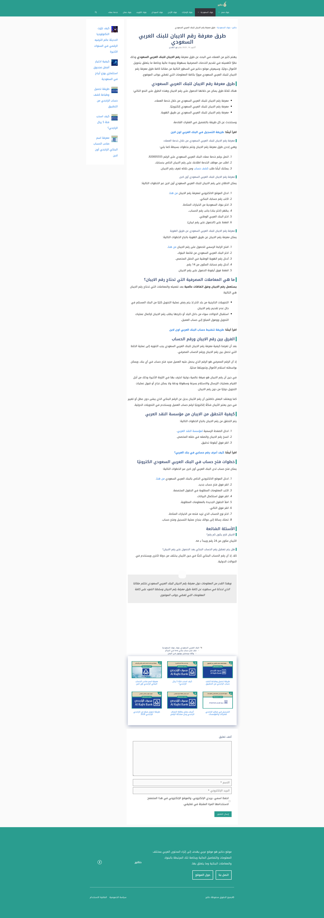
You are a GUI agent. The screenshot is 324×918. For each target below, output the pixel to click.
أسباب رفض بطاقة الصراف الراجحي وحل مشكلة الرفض (182, 713)
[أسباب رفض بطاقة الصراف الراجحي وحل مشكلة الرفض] (182, 705)
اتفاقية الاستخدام (98, 897)
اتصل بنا (224, 874)
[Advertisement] (182, 625)
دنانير (234, 28)
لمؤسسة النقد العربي (190, 431)
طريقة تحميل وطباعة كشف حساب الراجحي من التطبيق (218, 682)
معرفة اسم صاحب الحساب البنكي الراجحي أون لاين (146, 682)
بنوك (177, 648)
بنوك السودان (157, 12)
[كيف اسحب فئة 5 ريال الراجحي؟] (182, 675)
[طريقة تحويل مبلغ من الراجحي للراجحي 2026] (147, 705)
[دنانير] (221, 4)
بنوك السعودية (207, 12)
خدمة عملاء (113, 12)
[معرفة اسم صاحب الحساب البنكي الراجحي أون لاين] (147, 675)
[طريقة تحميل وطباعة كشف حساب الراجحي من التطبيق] (218, 675)
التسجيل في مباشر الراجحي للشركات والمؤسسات (218, 713)
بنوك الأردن (172, 12)
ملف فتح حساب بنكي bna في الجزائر (181, 650)
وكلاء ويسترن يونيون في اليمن (181, 653)
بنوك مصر (225, 12)
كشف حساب (201, 168)
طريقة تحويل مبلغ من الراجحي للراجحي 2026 (146, 713)
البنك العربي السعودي (190, 648)
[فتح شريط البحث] (95, 12)
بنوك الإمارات (187, 12)
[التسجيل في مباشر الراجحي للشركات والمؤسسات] (218, 705)
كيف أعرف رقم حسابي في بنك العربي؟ (199, 452)
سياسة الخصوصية (117, 897)
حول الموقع (202, 874)
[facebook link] (100, 862)
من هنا (174, 193)
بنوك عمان (127, 12)
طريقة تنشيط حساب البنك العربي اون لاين (196, 329)
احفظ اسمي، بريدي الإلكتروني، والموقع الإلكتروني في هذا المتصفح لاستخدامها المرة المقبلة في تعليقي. (188, 801)
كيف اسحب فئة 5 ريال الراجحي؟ (182, 682)
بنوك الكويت (141, 12)
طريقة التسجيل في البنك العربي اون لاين (197, 132)
